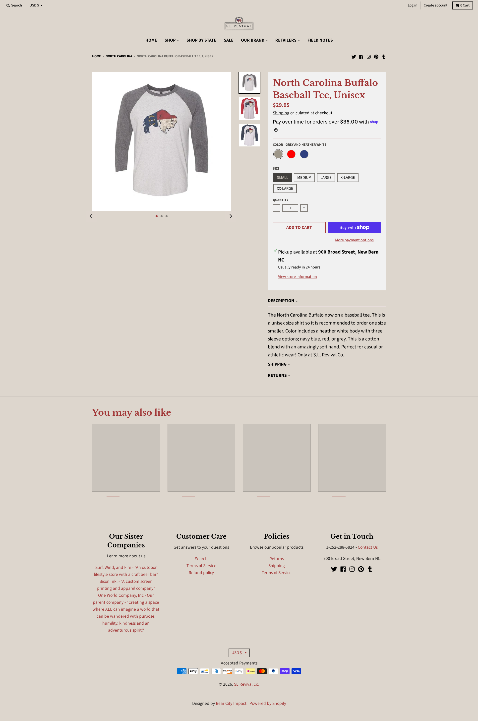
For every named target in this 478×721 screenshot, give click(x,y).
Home (96, 56)
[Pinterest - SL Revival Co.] (376, 56)
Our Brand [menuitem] (252, 40)
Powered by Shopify (267, 703)
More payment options (354, 240)
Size (276, 168)
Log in (412, 5)
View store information (297, 277)
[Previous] (91, 216)
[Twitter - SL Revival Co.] (354, 56)
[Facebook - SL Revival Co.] (361, 56)
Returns (277, 375)
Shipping (281, 113)
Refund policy (201, 573)
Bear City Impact (231, 703)
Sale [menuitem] (229, 40)
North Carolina (119, 56)
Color (299, 144)
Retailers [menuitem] (286, 40)
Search (201, 559)
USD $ (34, 5)
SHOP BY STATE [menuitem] (201, 40)
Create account (435, 5)
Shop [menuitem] (170, 40)
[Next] (230, 216)
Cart (465, 5)
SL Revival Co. (246, 684)
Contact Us (368, 547)
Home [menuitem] (151, 40)
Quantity (280, 199)
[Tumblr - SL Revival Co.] (383, 56)
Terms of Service (201, 566)
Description (281, 301)
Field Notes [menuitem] (320, 40)
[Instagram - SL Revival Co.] (368, 56)
